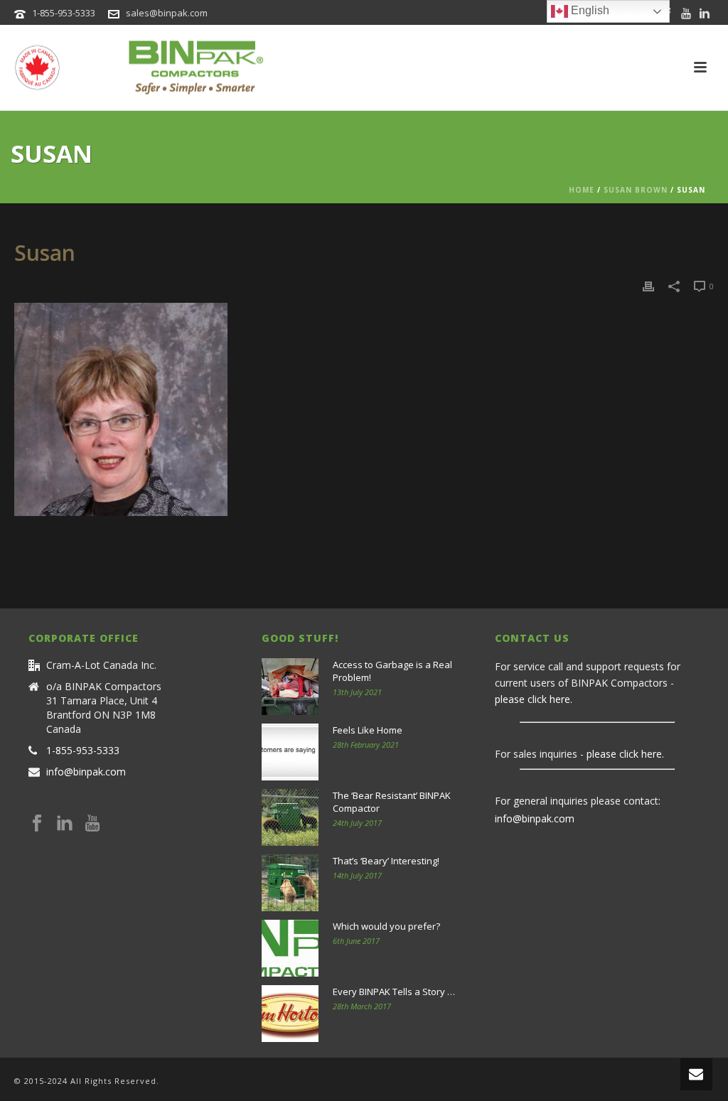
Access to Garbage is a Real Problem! (392, 671)
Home (581, 190)
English (588, 10)
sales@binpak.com (167, 12)
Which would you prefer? (386, 926)
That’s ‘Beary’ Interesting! (386, 860)
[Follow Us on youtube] (92, 824)
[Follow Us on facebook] (37, 824)
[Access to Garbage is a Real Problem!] (290, 686)
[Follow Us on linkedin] (64, 824)
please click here (532, 699)
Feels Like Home (367, 730)
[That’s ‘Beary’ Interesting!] (290, 882)
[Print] (648, 285)
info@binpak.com (86, 772)
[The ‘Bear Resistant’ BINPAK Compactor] (290, 817)
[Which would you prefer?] (290, 948)
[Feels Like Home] (290, 752)
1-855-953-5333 (63, 12)
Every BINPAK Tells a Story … (394, 991)
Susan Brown (636, 190)
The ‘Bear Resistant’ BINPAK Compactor (392, 802)
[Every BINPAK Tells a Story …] (290, 1013)
